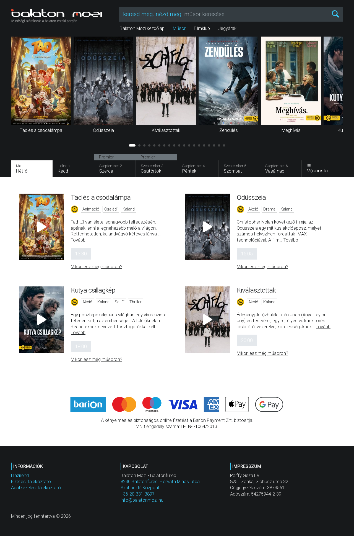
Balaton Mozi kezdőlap (142, 28)
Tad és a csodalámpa (101, 197)
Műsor (179, 28)
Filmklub (202, 28)
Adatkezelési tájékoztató (36, 487)
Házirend (20, 475)
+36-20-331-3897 (138, 494)
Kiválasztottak (256, 290)
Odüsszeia (251, 197)
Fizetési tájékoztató (31, 481)
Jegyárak (227, 28)
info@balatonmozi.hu (142, 500)
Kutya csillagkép (93, 290)
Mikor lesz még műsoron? (96, 266)
